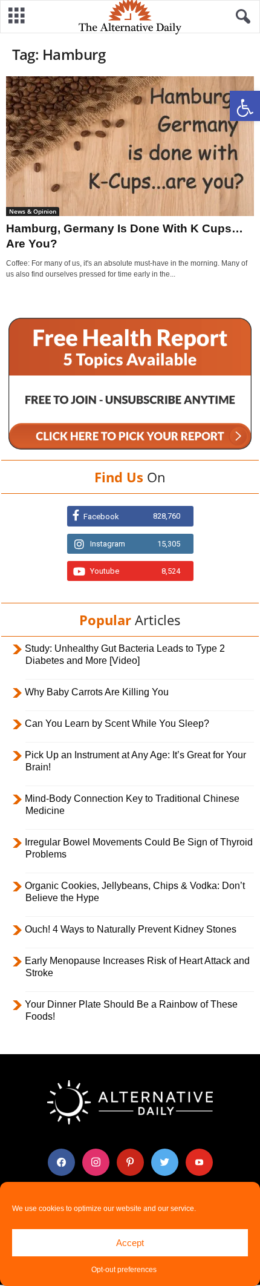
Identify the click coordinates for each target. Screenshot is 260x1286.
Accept (130, 1243)
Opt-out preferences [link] (124, 1269)
